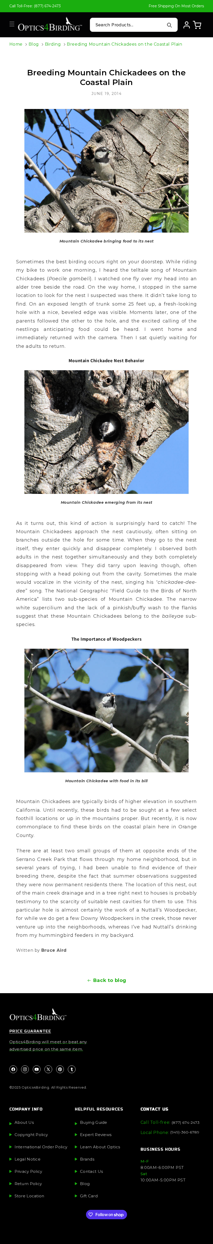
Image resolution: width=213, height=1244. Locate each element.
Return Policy (28, 1183)
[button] (12, 24)
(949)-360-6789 (184, 1132)
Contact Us (91, 1171)
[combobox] (134, 25)
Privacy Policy (28, 1171)
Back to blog (109, 980)
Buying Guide (93, 1122)
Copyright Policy (31, 1134)
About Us (24, 1122)
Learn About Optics (100, 1146)
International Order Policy (41, 1146)
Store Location (29, 1195)
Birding (53, 44)
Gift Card (89, 1195)
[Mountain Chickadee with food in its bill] (106, 710)
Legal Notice (28, 1159)
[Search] (169, 25)
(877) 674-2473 (185, 1122)
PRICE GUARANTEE (30, 1031)
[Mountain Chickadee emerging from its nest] (106, 432)
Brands (87, 1159)
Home (16, 44)
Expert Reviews (95, 1134)
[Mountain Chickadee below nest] (106, 171)
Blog (34, 44)
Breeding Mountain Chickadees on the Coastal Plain (124, 44)
